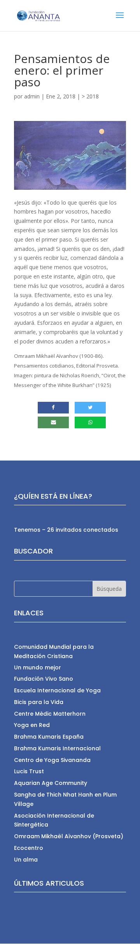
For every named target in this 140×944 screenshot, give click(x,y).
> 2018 (90, 96)
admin (32, 96)
